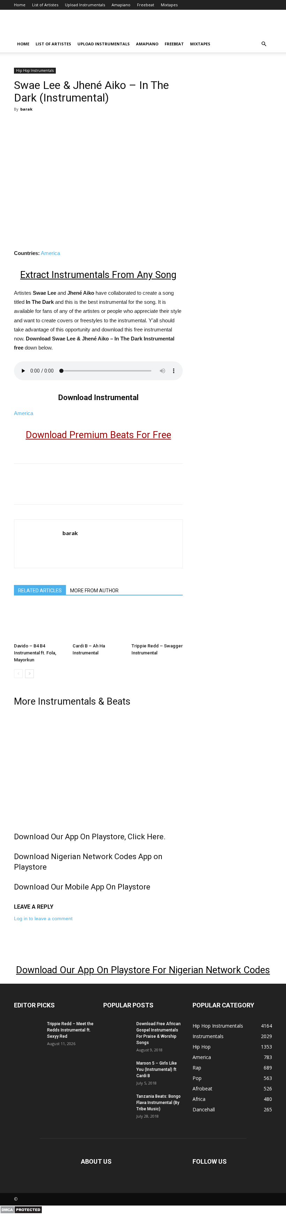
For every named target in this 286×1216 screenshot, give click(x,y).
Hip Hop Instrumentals (35, 70)
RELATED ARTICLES (40, 590)
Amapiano (121, 4)
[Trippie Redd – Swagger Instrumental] (157, 622)
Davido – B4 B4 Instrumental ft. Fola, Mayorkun (35, 652)
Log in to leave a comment (43, 918)
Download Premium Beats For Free (98, 435)
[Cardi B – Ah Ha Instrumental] (98, 622)
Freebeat (145, 4)
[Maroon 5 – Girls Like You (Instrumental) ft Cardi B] (117, 1070)
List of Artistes (45, 4)
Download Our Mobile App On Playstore (82, 887)
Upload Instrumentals (85, 4)
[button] (263, 44)
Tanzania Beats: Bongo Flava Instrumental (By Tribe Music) (158, 1102)
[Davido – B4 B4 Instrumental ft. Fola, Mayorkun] (39, 622)
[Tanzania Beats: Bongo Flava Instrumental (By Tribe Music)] (117, 1103)
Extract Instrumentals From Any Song (98, 274)
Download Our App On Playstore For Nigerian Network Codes (143, 970)
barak (26, 109)
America (50, 253)
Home (19, 4)
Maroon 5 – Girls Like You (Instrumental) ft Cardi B (156, 1069)
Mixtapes (169, 4)
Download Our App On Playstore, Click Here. (90, 836)
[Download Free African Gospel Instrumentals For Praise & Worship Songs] (117, 1030)
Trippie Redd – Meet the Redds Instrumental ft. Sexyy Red (70, 1030)
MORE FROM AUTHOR (94, 590)
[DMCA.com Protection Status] (21, 1212)
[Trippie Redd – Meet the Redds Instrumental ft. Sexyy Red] (28, 1030)
